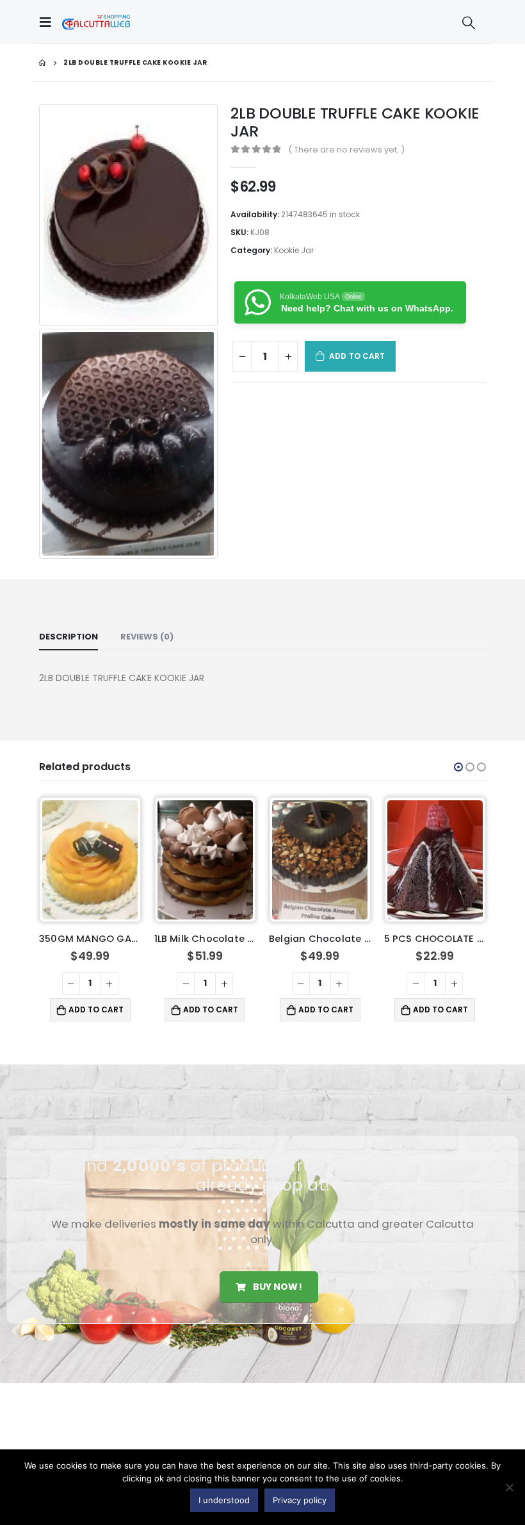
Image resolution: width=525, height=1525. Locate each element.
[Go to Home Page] (42, 62)
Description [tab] (68, 637)
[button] (458, 767)
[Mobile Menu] (48, 22)
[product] (90, 859)
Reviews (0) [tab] (147, 637)
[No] (509, 1487)
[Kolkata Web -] (96, 21)
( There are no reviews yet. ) (346, 150)
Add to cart (357, 355)
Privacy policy (300, 1500)
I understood (224, 1500)
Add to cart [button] (96, 1009)
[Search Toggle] (468, 22)
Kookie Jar (294, 250)
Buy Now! (276, 1286)
